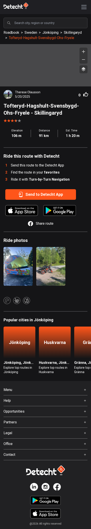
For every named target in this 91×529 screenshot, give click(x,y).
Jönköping (50, 32)
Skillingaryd (73, 32)
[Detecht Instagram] (45, 487)
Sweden (31, 32)
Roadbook (11, 32)
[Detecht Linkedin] (34, 487)
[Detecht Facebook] (57, 487)
